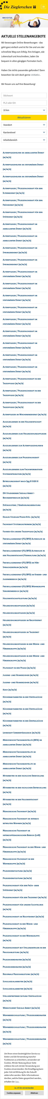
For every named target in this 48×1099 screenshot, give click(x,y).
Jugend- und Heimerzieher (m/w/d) (20, 675)
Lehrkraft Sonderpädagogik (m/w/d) (21, 732)
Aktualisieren (24, 117)
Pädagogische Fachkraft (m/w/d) (19, 811)
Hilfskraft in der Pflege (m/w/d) (19, 667)
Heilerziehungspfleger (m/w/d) (19, 605)
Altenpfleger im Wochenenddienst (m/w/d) (24, 414)
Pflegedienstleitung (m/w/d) (17, 870)
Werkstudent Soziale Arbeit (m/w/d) (21, 1007)
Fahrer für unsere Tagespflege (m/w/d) (22, 531)
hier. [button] (17, 1081)
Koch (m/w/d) (10, 689)
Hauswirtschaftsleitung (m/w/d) (20, 598)
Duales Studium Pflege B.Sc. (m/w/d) (21, 517)
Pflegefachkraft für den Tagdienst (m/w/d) (24, 897)
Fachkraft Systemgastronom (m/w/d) (22, 524)
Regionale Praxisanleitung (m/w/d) (21, 974)
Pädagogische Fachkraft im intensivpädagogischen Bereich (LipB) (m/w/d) (21, 835)
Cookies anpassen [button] (14, 1093)
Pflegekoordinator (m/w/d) (17, 959)
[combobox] (24, 110)
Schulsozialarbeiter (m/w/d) (17, 981)
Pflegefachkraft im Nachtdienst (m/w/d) (23, 916)
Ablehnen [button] (34, 1093)
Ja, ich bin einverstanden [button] (24, 1088)
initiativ (35, 74)
